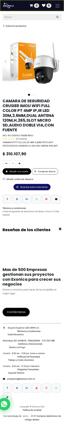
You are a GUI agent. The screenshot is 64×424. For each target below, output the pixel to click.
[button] (6, 61)
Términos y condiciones (14, 208)
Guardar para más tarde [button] (34, 187)
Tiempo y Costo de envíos (20, 360)
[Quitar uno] (6, 163)
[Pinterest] (46, 199)
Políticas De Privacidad (28, 356)
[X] (17, 199)
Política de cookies (32, 410)
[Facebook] (7, 199)
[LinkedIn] (27, 199)
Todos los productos (15, 26)
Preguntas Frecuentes (28, 369)
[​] (7, 388)
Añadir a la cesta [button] (18, 171)
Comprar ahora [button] (46, 171)
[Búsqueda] (57, 17)
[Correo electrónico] (56, 199)
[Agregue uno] (19, 163)
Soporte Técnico (16, 373)
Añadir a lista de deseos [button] (19, 179)
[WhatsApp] (36, 199)
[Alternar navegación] (57, 5)
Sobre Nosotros (16, 334)
